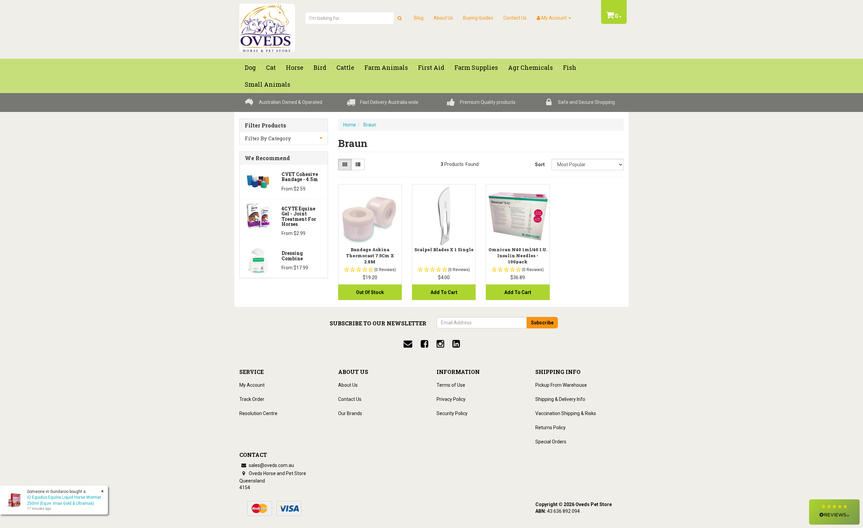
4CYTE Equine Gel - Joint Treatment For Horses (298, 216)
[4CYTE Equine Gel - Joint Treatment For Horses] (258, 215)
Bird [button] (320, 67)
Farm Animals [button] (386, 67)
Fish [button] (569, 67)
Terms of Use (451, 385)
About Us (443, 18)
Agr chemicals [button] (530, 67)
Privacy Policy (451, 399)
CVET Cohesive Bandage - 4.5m (299, 176)
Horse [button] (294, 67)
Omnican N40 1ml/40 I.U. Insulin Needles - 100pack (517, 255)
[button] (834, 512)
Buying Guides (478, 18)
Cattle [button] (345, 67)
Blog (418, 18)
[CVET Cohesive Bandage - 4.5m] (258, 181)
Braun (369, 124)
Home (349, 124)
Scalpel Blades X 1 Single (444, 249)
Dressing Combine (292, 255)
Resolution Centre (258, 413)
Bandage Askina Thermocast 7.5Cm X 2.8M (370, 255)
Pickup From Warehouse (561, 385)
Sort (540, 164)
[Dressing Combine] (258, 260)
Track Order (251, 399)
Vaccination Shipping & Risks (565, 413)
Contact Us (515, 18)
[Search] (399, 18)
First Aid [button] (431, 67)
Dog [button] (250, 67)
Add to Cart (443, 292)
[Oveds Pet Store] (267, 25)
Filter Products (265, 125)
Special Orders (550, 441)
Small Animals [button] (267, 84)
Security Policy (452, 413)
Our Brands (350, 413)
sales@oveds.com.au (271, 465)
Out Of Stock (370, 292)
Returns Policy (550, 427)
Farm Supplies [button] (476, 67)
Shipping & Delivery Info (560, 399)
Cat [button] (271, 67)
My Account (252, 385)
